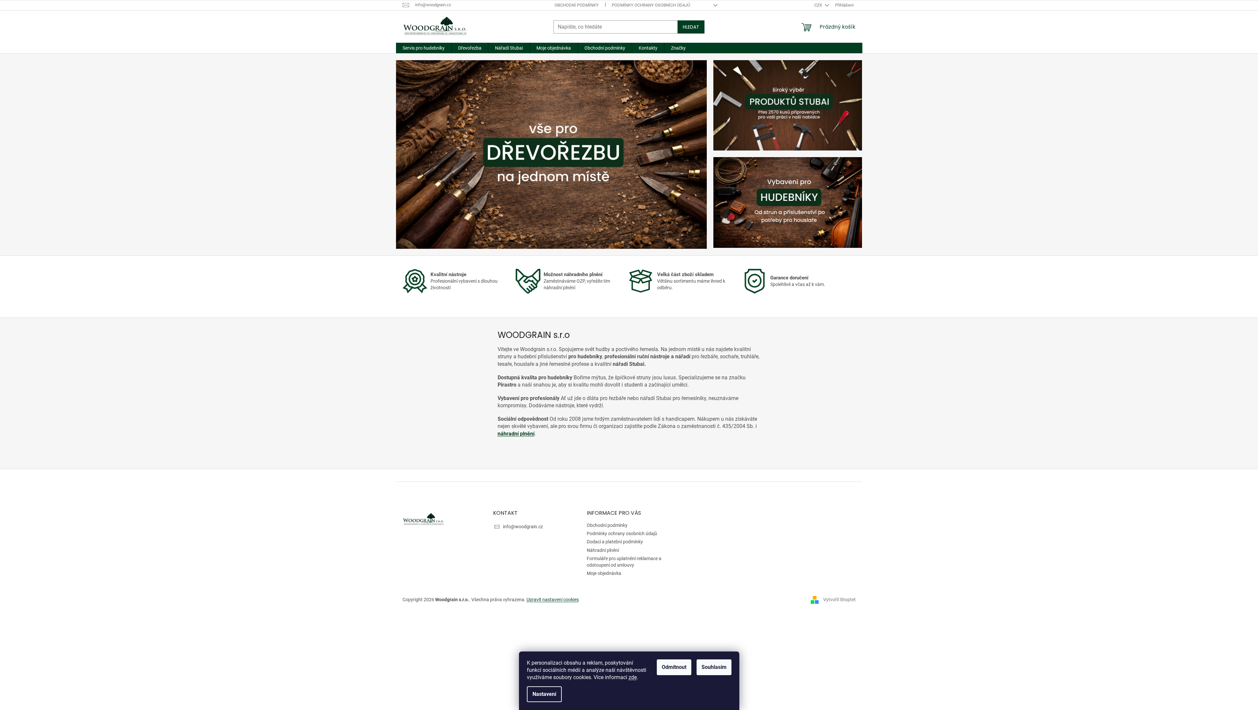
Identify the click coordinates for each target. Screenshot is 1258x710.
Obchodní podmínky (577, 5)
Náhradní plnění (603, 550)
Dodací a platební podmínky (615, 541)
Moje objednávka (604, 573)
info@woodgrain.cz (523, 526)
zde (633, 677)
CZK (818, 5)
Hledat (691, 27)
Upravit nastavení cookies (553, 599)
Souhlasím (714, 667)
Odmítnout (674, 667)
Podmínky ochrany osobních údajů (651, 5)
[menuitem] (423, 48)
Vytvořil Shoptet (839, 599)
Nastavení (544, 694)
